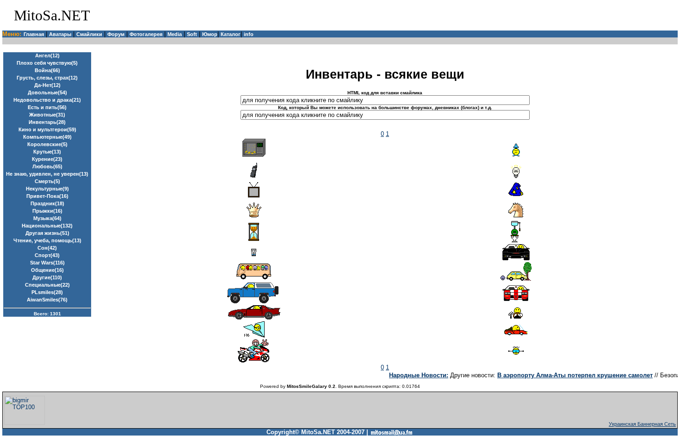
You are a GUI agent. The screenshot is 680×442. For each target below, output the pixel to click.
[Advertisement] (568, 15)
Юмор (209, 34)
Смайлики (89, 34)
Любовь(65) (47, 166)
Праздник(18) (47, 203)
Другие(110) (47, 277)
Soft (192, 34)
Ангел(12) (47, 55)
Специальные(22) (47, 285)
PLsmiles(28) (47, 292)
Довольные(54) (47, 92)
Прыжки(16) (47, 211)
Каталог (231, 34)
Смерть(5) (47, 181)
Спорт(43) (47, 255)
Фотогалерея (146, 34)
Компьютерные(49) (47, 137)
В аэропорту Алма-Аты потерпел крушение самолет (571, 375)
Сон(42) (47, 248)
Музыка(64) (47, 218)
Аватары (60, 34)
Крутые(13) (47, 151)
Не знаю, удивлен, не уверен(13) (47, 174)
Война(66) (47, 70)
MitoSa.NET (52, 15)
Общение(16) (47, 270)
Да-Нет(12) (47, 85)
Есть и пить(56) (47, 107)
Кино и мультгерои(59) (47, 129)
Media (174, 34)
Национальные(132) (47, 225)
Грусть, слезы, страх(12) (47, 77)
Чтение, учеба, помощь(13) (47, 240)
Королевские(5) (47, 144)
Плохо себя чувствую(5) (47, 63)
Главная (34, 34)
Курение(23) (47, 159)
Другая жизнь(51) (47, 233)
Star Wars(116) (47, 262)
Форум (115, 34)
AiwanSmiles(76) (47, 299)
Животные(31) (47, 114)
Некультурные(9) (47, 188)
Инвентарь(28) (47, 122)
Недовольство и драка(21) (47, 100)
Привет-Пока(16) (47, 196)
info (248, 34)
